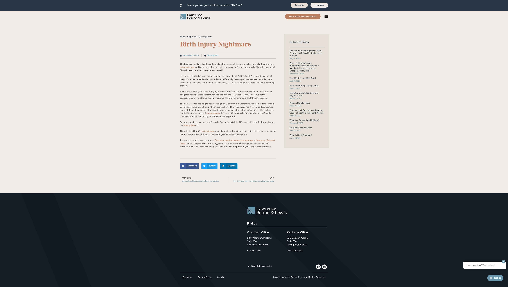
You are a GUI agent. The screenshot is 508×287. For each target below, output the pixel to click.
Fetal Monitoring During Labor (303, 86)
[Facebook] (318, 266)
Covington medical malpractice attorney (234, 140)
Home (182, 37)
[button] (189, 166)
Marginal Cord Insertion (300, 128)
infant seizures (187, 67)
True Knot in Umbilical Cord (302, 78)
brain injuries (213, 113)
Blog (189, 37)
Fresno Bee (189, 126)
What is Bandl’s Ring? (299, 103)
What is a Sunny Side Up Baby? (304, 120)
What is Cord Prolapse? (300, 135)
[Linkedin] (324, 266)
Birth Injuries (212, 56)
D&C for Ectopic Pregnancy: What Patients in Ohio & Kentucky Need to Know (305, 53)
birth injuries (208, 131)
